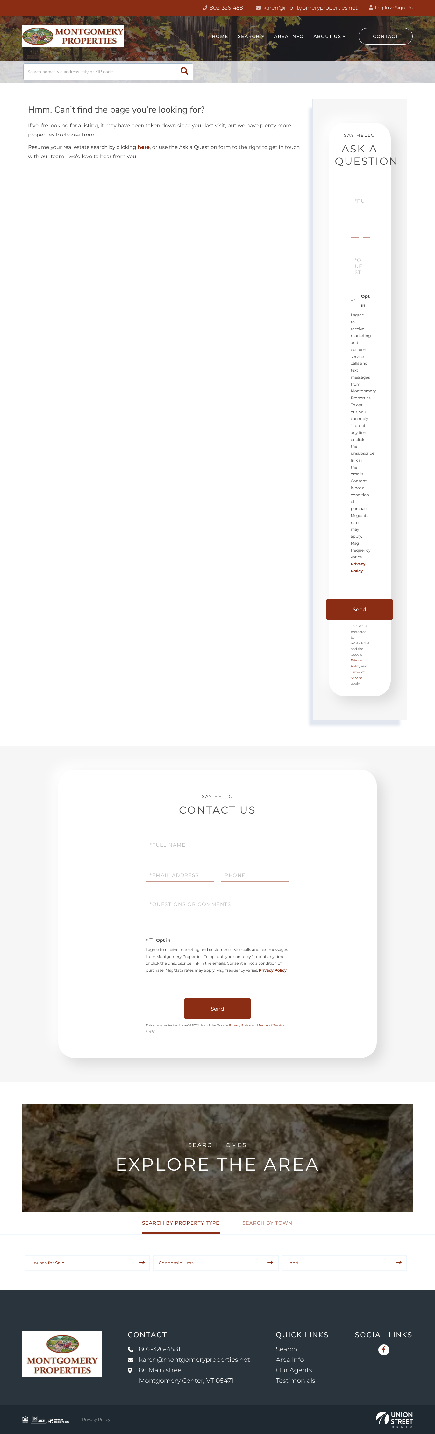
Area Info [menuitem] (289, 36)
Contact (385, 36)
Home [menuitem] (220, 36)
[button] (184, 71)
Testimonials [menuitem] (295, 1381)
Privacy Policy (273, 970)
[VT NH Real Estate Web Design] (394, 1420)
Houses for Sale (47, 1263)
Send (359, 609)
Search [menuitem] (249, 36)
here (144, 147)
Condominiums (176, 1263)
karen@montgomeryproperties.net (310, 8)
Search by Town (267, 1223)
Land (293, 1263)
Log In (381, 7)
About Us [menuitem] (327, 36)
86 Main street (186, 1376)
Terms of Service (272, 1025)
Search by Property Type (180, 1223)
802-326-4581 (226, 8)
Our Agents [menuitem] (294, 1370)
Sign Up (404, 7)
